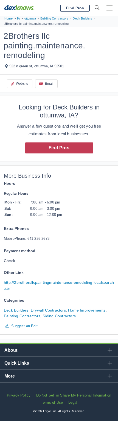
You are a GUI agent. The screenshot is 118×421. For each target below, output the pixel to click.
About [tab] (10, 350)
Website (22, 84)
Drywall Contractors (48, 310)
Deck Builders (16, 310)
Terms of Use (52, 402)
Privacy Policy (19, 395)
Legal (72, 402)
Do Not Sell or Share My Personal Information (73, 395)
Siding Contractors (59, 316)
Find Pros (59, 147)
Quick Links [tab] (16, 363)
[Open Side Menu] (109, 8)
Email (49, 84)
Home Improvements (86, 310)
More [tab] (9, 376)
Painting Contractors (22, 316)
